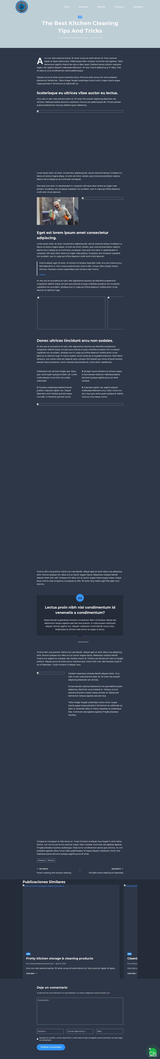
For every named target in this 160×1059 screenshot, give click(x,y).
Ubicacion (138, 7)
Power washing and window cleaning (54, 871)
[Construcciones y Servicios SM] (21, 7)
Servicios (83, 7)
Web (99, 1031)
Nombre (42, 1031)
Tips (80, 17)
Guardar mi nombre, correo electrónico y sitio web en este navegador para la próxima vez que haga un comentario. (80, 1039)
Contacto (119, 7)
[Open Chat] (153, 1052)
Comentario (44, 1000)
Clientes (101, 7)
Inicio (66, 7)
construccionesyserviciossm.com (74, 38)
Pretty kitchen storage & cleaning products (59, 958)
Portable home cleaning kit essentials (106, 871)
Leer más (31, 973)
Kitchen (51, 860)
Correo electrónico (77, 1031)
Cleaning (41, 860)
